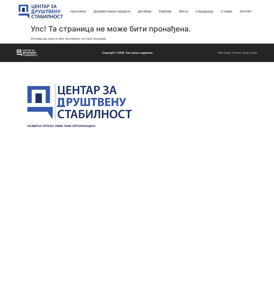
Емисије (240, 164)
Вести (242, 169)
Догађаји (240, 158)
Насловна (239, 147)
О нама (241, 180)
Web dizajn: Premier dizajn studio (237, 52)
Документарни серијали (228, 152)
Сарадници (238, 175)
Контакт (241, 186)
